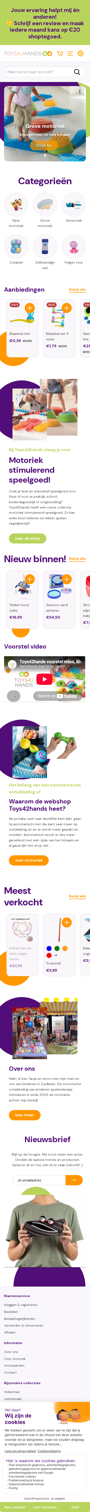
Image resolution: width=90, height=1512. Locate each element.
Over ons (11, 1352)
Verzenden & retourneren (23, 1325)
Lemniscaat (13, 1399)
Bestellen (11, 1312)
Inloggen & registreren (20, 1305)
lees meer (24, 1114)
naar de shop (27, 538)
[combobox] (45, 72)
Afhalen (10, 1332)
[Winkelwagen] (60, 53)
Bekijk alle (77, 289)
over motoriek (28, 860)
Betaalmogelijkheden (19, 1319)
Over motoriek (14, 1359)
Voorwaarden (14, 1366)
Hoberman (12, 1392)
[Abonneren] (74, 1180)
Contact (10, 1372)
